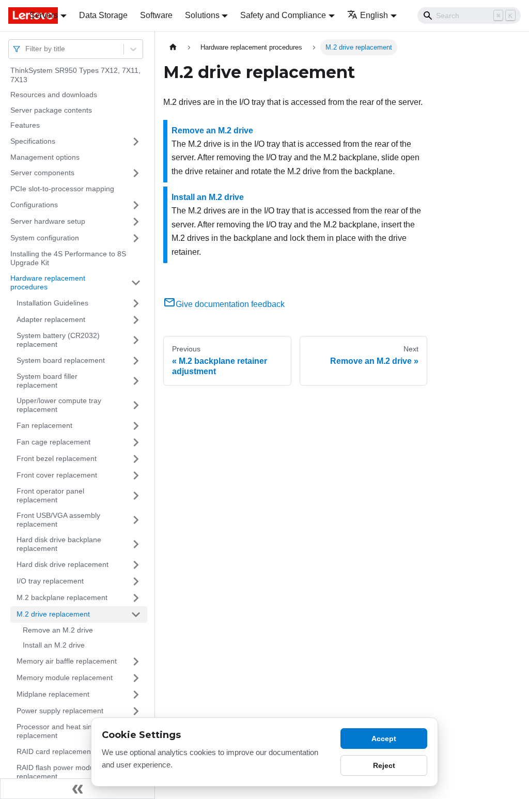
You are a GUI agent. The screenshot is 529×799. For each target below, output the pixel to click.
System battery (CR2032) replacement (58, 340)
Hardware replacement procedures (47, 282)
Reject (384, 765)
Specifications (32, 141)
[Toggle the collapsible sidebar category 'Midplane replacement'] (136, 694)
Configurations (34, 205)
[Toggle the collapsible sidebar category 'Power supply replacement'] (136, 711)
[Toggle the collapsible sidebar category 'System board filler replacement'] (136, 381)
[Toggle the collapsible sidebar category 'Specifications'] (136, 141)
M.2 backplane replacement (62, 597)
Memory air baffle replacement (67, 661)
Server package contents (51, 110)
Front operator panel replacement (50, 495)
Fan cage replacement (53, 442)
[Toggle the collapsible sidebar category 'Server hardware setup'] (136, 221)
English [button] (374, 15)
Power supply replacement (60, 710)
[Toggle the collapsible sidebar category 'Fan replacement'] (136, 426)
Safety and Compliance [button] (283, 15)
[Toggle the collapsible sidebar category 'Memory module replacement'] (136, 678)
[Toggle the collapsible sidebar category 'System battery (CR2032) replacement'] (136, 340)
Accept (383, 738)
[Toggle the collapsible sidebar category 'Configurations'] (136, 205)
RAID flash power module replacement (58, 772)
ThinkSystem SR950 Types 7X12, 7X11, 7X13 (75, 75)
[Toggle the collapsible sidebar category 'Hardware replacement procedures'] (136, 283)
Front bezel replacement (57, 458)
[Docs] (11, 15)
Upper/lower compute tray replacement (59, 405)
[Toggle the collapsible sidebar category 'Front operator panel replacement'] (136, 496)
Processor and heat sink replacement (56, 731)
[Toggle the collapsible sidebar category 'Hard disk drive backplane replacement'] (136, 544)
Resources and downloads (53, 94)
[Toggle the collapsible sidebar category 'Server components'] (136, 173)
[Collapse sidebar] (77, 788)
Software (156, 15)
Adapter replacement (51, 319)
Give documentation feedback (230, 304)
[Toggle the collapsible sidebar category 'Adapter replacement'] (136, 320)
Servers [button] (43, 15)
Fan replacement (44, 425)
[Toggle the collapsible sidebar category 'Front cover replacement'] (136, 475)
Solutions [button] (202, 15)
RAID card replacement (55, 751)
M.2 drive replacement (53, 614)
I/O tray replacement (50, 581)
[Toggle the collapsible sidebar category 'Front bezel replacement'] (136, 459)
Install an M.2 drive (54, 645)
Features (25, 125)
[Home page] (173, 47)
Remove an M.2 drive (58, 630)
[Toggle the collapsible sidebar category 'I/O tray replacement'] (136, 581)
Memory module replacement (65, 677)
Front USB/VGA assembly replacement (58, 520)
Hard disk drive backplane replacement (59, 544)
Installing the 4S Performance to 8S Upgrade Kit (68, 258)
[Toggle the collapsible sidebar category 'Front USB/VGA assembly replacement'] (136, 520)
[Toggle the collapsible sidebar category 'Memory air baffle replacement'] (136, 661)
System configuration (44, 238)
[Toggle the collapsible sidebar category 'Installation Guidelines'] (136, 303)
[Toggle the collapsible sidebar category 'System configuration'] (136, 238)
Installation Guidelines (52, 303)
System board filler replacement (47, 381)
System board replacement (61, 360)
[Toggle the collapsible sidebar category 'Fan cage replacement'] (136, 442)
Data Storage (103, 15)
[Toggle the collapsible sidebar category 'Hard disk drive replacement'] (136, 565)
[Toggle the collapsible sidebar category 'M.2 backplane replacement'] (136, 598)
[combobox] (26, 49)
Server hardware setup (47, 221)
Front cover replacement (57, 475)
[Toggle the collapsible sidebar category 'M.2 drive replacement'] (136, 614)
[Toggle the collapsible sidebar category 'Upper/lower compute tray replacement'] (136, 405)
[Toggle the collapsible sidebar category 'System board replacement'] (136, 360)
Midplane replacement (53, 694)
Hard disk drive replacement (62, 564)
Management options (45, 157)
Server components (42, 172)
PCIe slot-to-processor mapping (62, 189)
